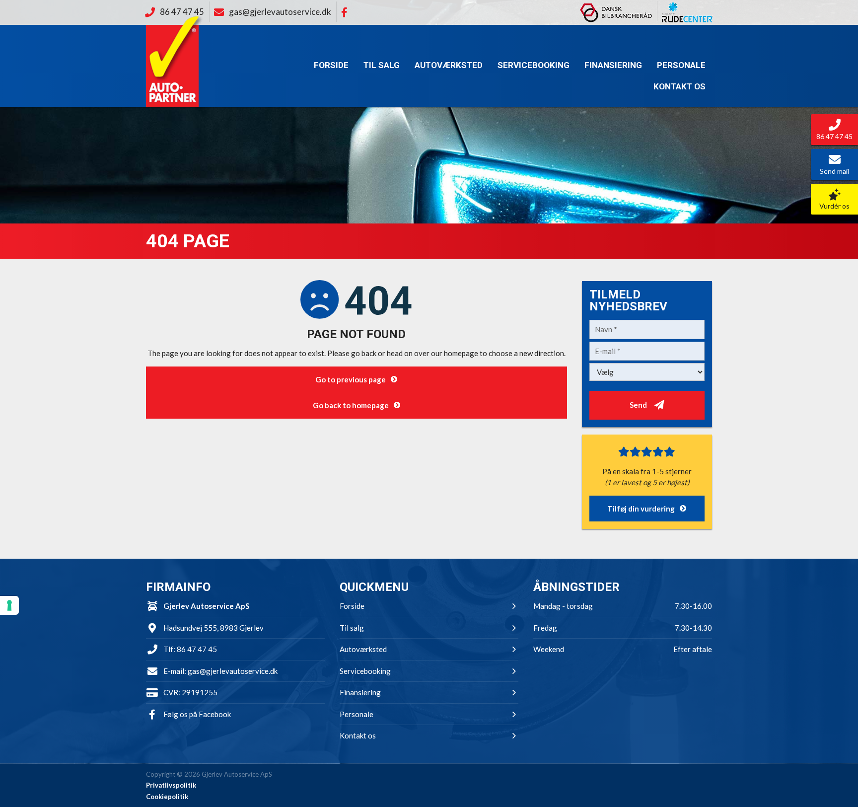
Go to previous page (350, 379)
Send (638, 404)
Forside (331, 65)
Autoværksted (449, 65)
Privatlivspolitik (171, 785)
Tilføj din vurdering (641, 508)
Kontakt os (679, 86)
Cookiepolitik (167, 797)
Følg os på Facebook (197, 714)
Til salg (381, 65)
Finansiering (613, 65)
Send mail (834, 171)
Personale (681, 65)
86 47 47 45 (197, 649)
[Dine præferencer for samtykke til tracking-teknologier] (9, 605)
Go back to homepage (351, 405)
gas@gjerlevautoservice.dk (233, 670)
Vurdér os (834, 206)
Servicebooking (534, 65)
